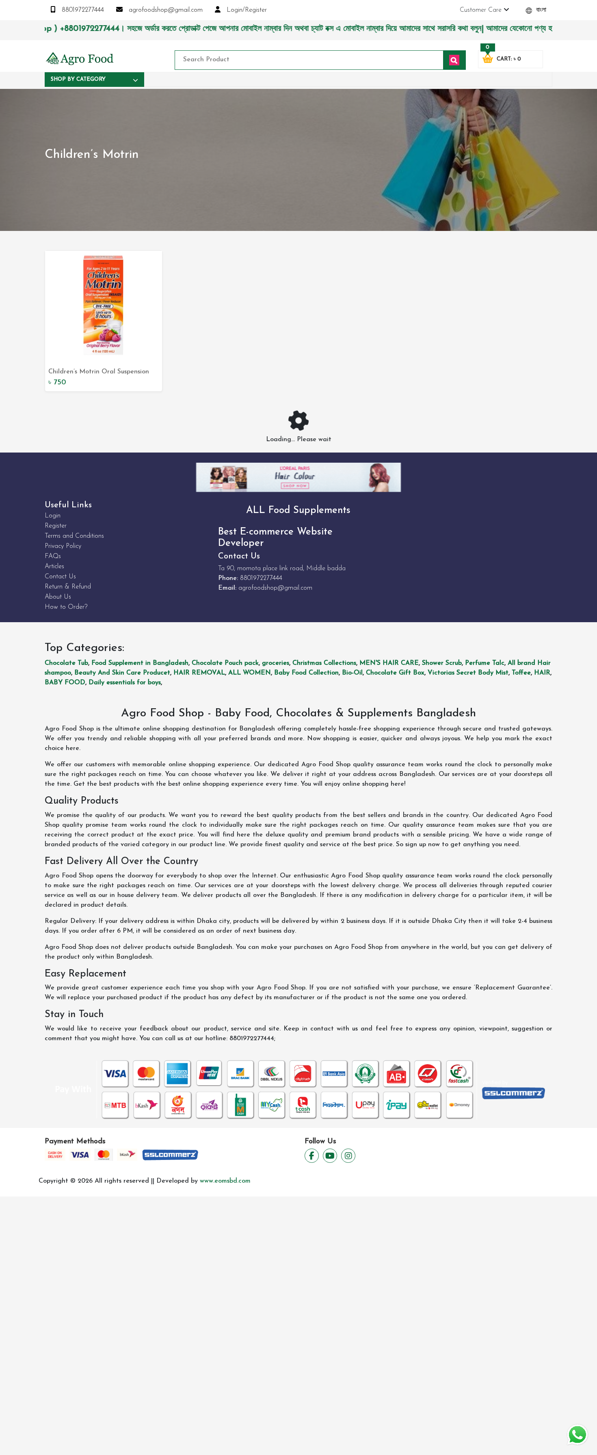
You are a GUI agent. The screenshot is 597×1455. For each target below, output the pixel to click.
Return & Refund (68, 587)
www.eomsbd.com (225, 1181)
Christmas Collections (324, 663)
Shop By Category (78, 79)
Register (56, 526)
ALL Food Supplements (298, 510)
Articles (54, 566)
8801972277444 (82, 10)
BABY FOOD (65, 682)
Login (53, 516)
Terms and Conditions (74, 536)
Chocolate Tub (66, 663)
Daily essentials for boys (125, 682)
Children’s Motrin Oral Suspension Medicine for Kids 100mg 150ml (98, 373)
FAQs (53, 556)
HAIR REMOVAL (199, 673)
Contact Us (60, 576)
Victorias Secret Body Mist (468, 673)
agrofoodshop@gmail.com (165, 10)
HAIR (542, 673)
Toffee (521, 673)
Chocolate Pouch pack (225, 663)
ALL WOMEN (249, 673)
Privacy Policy (63, 546)
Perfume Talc (484, 663)
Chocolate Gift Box (395, 673)
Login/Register (246, 10)
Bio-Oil (352, 673)
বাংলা (540, 10)
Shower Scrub (442, 663)
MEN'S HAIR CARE (389, 663)
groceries (275, 663)
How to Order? (66, 607)
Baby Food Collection (306, 673)
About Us (58, 597)
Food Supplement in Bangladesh (139, 663)
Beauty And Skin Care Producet (122, 673)
